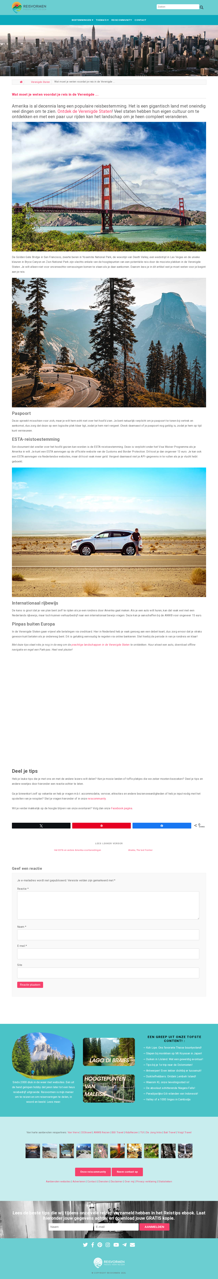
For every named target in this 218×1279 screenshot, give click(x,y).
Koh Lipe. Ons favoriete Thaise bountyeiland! (174, 1047)
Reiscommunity (121, 20)
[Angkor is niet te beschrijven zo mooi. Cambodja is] (168, 1151)
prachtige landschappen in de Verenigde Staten (101, 644)
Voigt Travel (184, 1132)
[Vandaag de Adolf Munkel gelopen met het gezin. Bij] (83, 1151)
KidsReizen (132, 1132)
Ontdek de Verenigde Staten (85, 111)
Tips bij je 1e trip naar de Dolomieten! (169, 1064)
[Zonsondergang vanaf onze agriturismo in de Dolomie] (117, 1151)
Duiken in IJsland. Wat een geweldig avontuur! (174, 1059)
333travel (86, 1132)
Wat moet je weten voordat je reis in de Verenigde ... (55, 94)
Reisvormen (113, 1273)
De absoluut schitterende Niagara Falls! (170, 1088)
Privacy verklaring (146, 1181)
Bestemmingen (81, 20)
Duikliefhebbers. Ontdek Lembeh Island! (171, 1076)
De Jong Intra (154, 1132)
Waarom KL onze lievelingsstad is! (168, 1082)
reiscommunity (97, 798)
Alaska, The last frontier (140, 850)
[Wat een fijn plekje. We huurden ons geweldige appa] (33, 1151)
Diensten (104, 1181)
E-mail (22, 945)
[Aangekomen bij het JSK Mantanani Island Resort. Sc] (66, 1151)
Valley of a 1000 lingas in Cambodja (168, 1099)
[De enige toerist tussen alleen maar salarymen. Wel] (134, 1151)
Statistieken (165, 1181)
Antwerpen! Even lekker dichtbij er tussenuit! (173, 1070)
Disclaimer (117, 1181)
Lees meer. (54, 1101)
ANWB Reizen (102, 1132)
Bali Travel (170, 1132)
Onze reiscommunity (93, 1171)
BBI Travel (117, 1132)
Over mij (129, 1181)
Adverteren (79, 1181)
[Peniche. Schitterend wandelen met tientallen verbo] (49, 1151)
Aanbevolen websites (58, 1181)
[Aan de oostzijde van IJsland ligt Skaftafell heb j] (185, 1151)
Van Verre (73, 1132)
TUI (142, 1132)
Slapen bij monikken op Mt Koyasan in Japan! (174, 1053)
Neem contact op (127, 1171)
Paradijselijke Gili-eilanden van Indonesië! (172, 1093)
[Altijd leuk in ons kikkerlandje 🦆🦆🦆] (151, 1151)
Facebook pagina (121, 808)
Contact (140, 20)
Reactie (23, 888)
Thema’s (101, 20)
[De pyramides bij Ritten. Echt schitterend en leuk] (100, 1151)
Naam (21, 926)
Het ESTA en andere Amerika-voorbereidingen (77, 850)
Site (19, 965)
